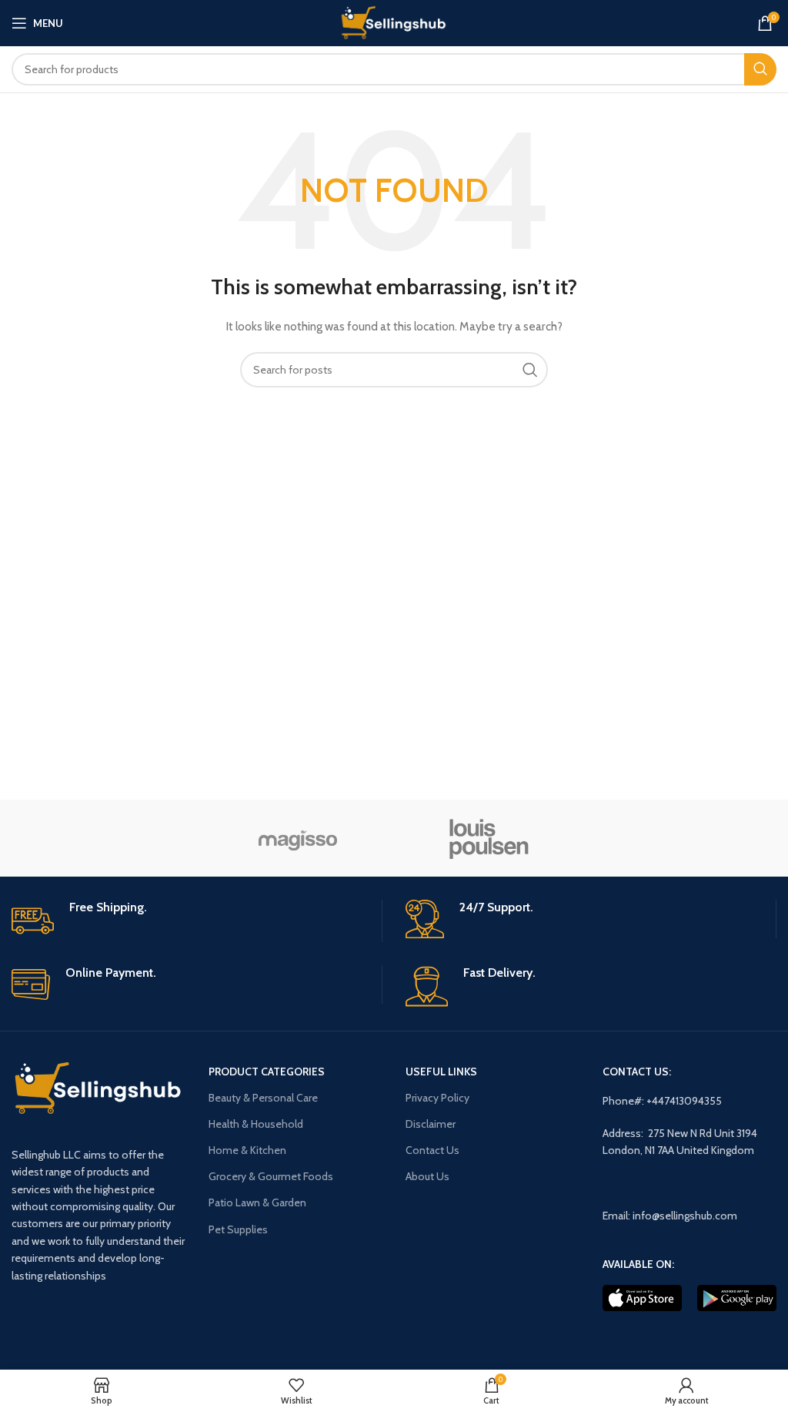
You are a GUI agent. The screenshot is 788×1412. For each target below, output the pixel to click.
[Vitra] (107, 838)
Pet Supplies (238, 1229)
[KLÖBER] (680, 838)
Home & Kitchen (247, 1150)
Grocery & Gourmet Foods (271, 1176)
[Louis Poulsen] (489, 838)
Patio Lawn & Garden (257, 1202)
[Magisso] (297, 838)
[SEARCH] (760, 69)
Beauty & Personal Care (263, 1098)
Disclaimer (431, 1124)
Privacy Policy (437, 1098)
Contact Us (432, 1150)
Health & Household (256, 1124)
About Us (427, 1176)
